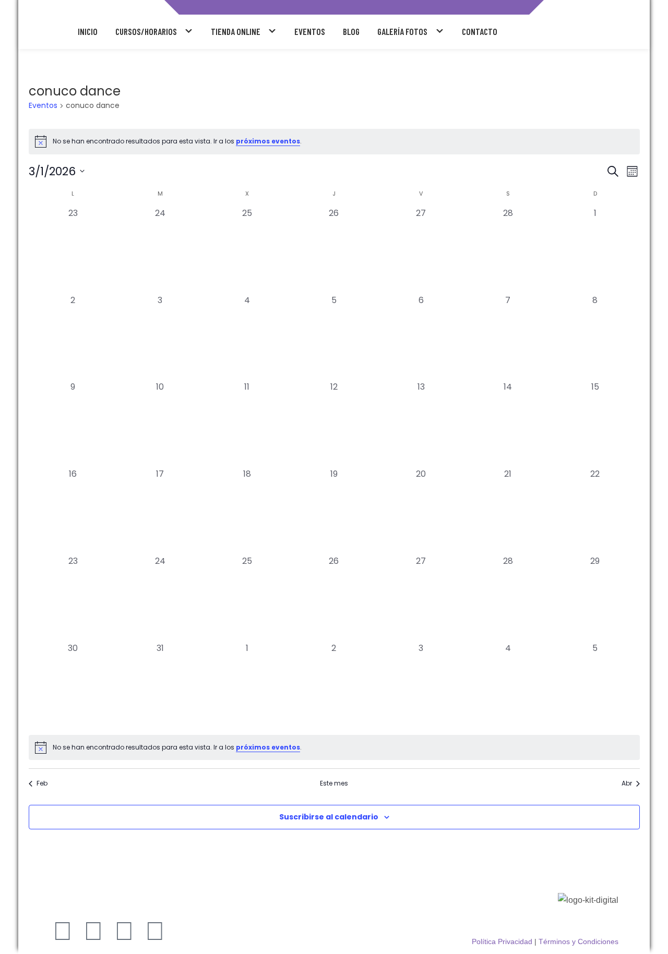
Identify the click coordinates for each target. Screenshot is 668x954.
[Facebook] (124, 931)
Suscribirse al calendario (328, 817)
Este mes (334, 783)
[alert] (334, 141)
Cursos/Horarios (146, 31)
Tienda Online (235, 31)
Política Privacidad (502, 941)
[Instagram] (63, 931)
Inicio (88, 31)
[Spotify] (155, 931)
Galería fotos (402, 31)
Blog (351, 31)
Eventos (309, 31)
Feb (42, 783)
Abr (627, 783)
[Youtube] (93, 931)
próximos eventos (268, 141)
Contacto (479, 31)
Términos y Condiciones (578, 941)
